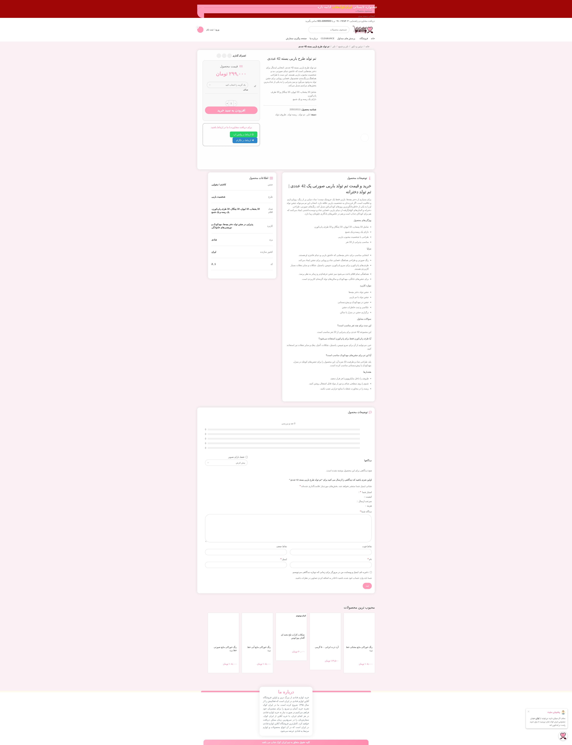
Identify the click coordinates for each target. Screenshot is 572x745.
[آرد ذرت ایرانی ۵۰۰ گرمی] (325, 628)
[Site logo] (363, 29)
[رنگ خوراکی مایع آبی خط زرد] (257, 628)
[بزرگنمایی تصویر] (364, 137)
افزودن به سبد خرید (231, 110)
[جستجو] (311, 29)
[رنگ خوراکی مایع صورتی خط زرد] (223, 628)
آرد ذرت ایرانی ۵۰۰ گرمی (327, 647)
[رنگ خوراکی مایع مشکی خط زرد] (359, 628)
